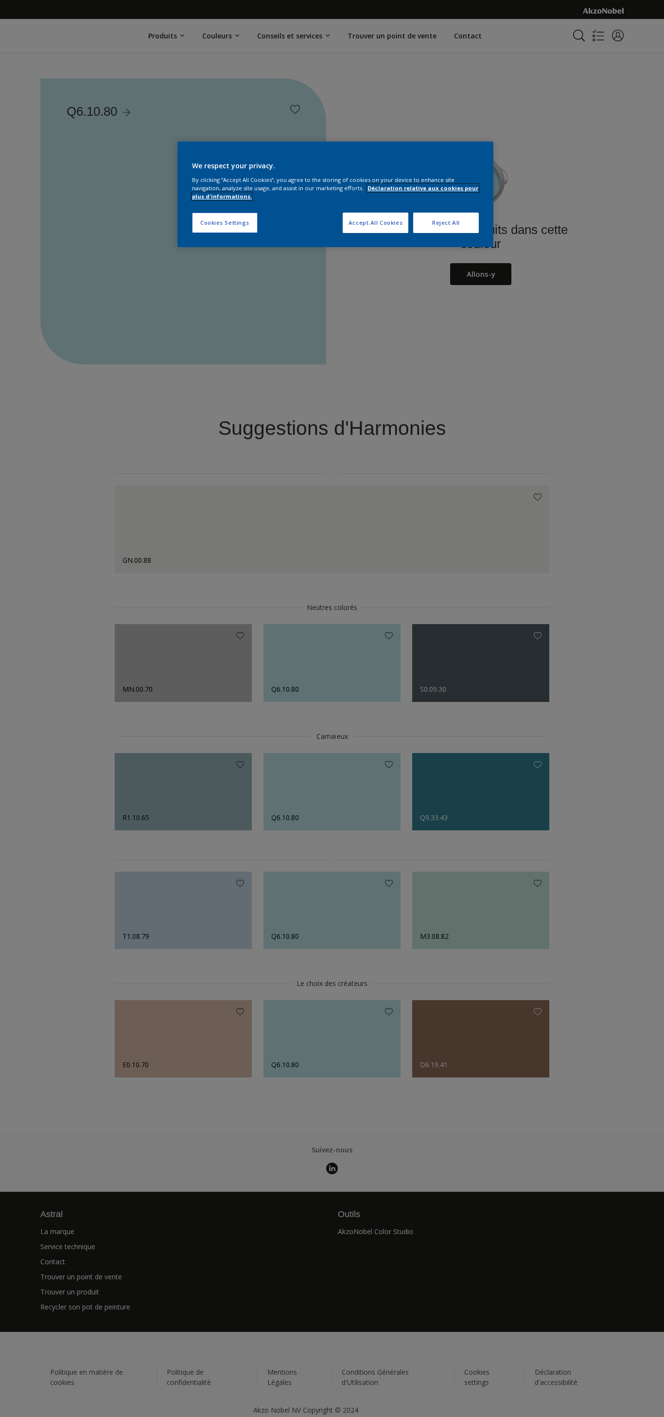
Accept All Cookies (375, 222)
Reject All (446, 222)
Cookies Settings (224, 222)
